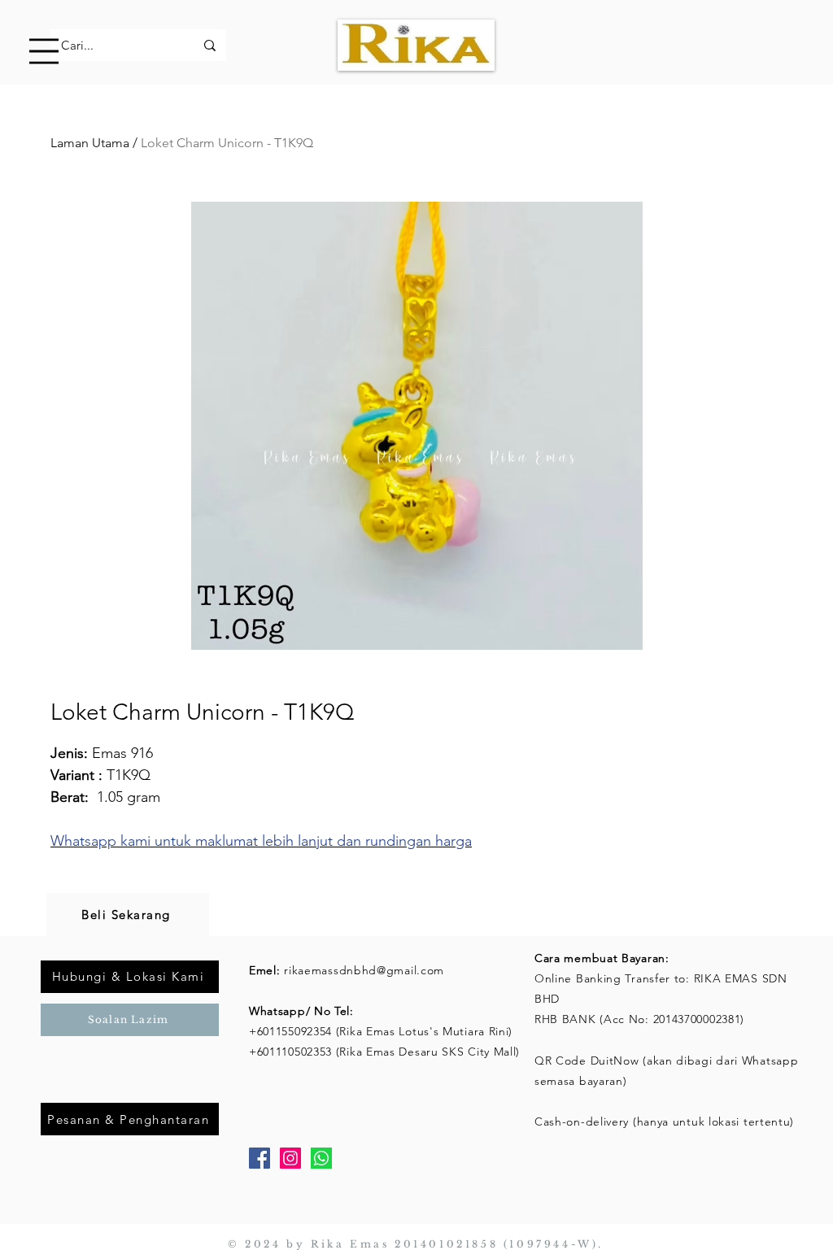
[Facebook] (259, 1158)
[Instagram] (290, 1158)
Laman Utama (89, 142)
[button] (44, 51)
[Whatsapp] (321, 1158)
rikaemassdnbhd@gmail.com (364, 970)
